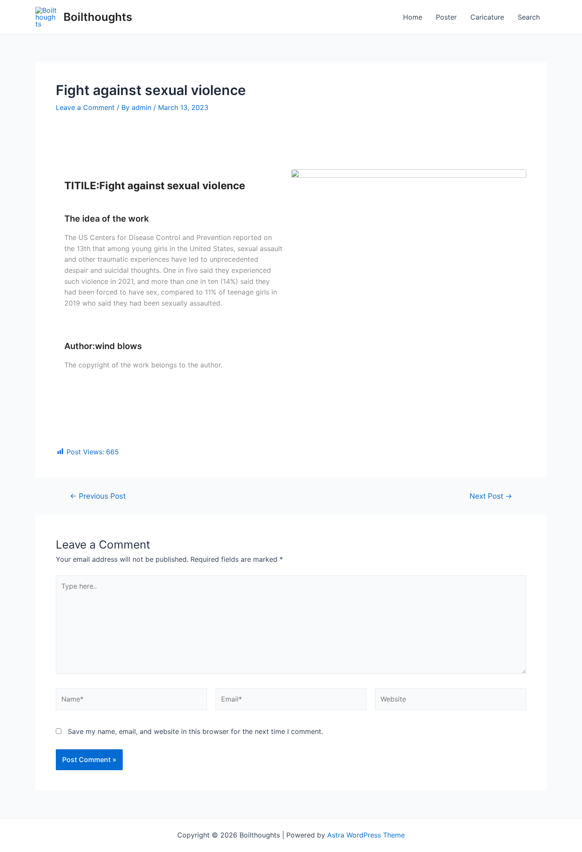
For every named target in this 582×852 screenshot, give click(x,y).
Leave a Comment (85, 107)
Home (412, 17)
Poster (446, 17)
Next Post (491, 496)
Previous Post (98, 496)
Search (529, 17)
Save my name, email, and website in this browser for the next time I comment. (195, 731)
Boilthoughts (97, 16)
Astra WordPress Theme (366, 835)
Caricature (487, 17)
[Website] (450, 700)
